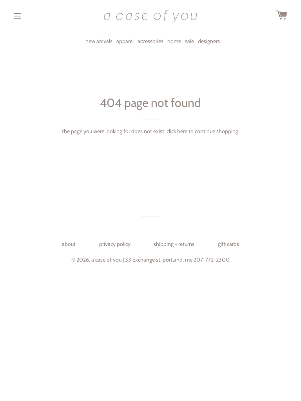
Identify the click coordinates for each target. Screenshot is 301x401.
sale (189, 41)
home (174, 41)
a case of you (106, 259)
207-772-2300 (212, 259)
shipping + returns (174, 243)
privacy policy (115, 243)
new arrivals (98, 41)
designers (209, 41)
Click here (177, 131)
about (69, 243)
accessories (150, 41)
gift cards (228, 243)
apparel (125, 41)
